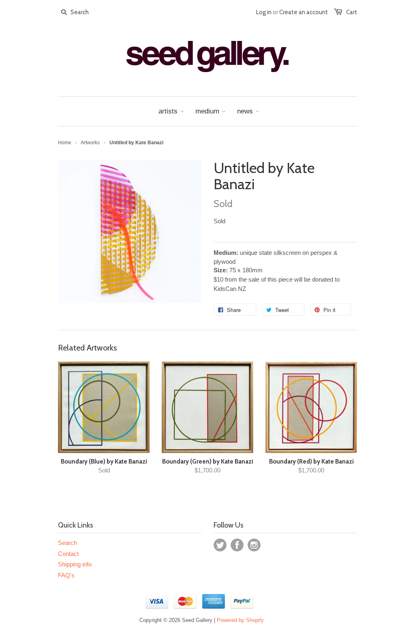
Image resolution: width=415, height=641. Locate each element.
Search (67, 542)
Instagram (254, 544)
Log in (264, 12)
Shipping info (75, 564)
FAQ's (66, 575)
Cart (351, 12)
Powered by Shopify (240, 620)
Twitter (220, 544)
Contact (68, 553)
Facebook (237, 544)
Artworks (90, 142)
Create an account (303, 12)
